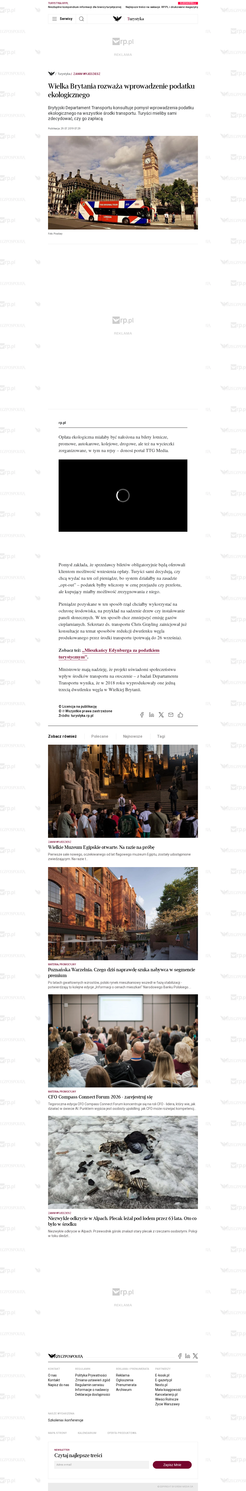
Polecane (99, 736)
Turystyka (64, 74)
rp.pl (62, 423)
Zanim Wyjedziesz (86, 74)
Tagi (161, 736)
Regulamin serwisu (89, 1385)
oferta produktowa (121, 1433)
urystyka (135, 19)
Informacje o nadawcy (92, 1390)
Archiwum (124, 1390)
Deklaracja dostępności (92, 1394)
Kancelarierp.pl (166, 1394)
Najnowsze (133, 736)
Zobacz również (62, 736)
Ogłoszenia (124, 1380)
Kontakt (54, 1380)
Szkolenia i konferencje (65, 1420)
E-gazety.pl (163, 1380)
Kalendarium (87, 1433)
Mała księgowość (168, 1390)
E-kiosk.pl (162, 1375)
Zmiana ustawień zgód (92, 1380)
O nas (52, 1375)
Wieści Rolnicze (166, 1399)
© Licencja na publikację (78, 706)
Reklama (122, 1375)
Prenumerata (126, 1385)
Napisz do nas (58, 1385)
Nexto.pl (161, 1385)
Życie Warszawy (167, 1404)
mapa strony (57, 1433)
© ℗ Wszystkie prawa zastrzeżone (85, 711)
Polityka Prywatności (91, 1375)
